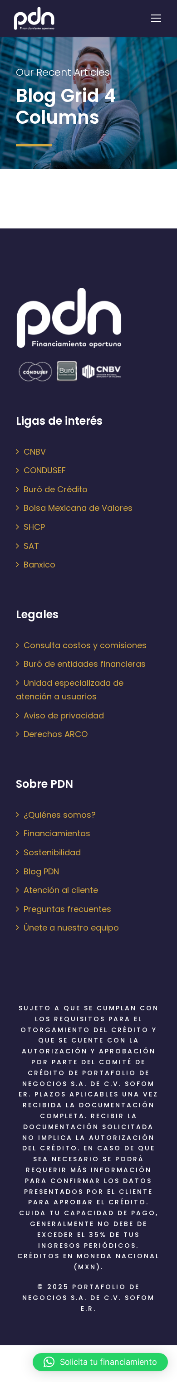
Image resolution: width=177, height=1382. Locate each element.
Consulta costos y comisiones (85, 645)
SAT (31, 546)
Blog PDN (41, 871)
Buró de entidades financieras (85, 663)
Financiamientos (57, 833)
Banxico (39, 564)
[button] (100, 1362)
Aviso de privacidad (64, 715)
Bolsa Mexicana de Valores (78, 508)
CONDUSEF (45, 470)
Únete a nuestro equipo (71, 927)
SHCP (34, 527)
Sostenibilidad (52, 852)
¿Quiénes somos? (60, 814)
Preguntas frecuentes (67, 909)
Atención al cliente (61, 890)
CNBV (35, 451)
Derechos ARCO (56, 734)
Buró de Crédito (56, 489)
